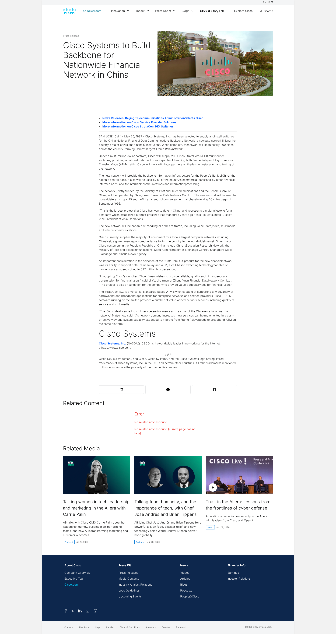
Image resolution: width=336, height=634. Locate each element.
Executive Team (74, 578)
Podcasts (186, 590)
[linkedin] (80, 611)
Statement (150, 627)
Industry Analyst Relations (135, 584)
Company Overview (77, 572)
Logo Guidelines (128, 590)
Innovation (118, 11)
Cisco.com (71, 584)
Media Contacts (128, 578)
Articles (185, 578)
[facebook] (65, 611)
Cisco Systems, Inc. (112, 343)
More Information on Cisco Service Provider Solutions (139, 122)
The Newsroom (91, 11)
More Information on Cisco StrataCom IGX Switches (138, 126)
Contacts (68, 627)
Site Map (110, 627)
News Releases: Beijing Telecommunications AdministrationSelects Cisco (152, 118)
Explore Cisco (243, 11)
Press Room (163, 11)
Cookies (166, 627)
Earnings (233, 572)
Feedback (84, 627)
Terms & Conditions (129, 627)
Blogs (185, 11)
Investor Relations (238, 578)
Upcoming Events (130, 596)
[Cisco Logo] (69, 11)
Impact (140, 11)
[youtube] (87, 611)
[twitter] (73, 611)
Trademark (181, 627)
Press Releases (128, 572)
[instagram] (95, 611)
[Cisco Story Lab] (212, 11)
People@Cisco (189, 596)
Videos (184, 572)
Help (97, 627)
